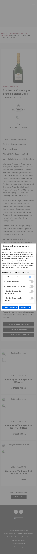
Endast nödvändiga (10, 307)
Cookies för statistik (12, 281)
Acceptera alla (25, 307)
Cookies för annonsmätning (15, 286)
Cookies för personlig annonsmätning (12, 292)
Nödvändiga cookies (13, 277)
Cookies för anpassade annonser (13, 299)
